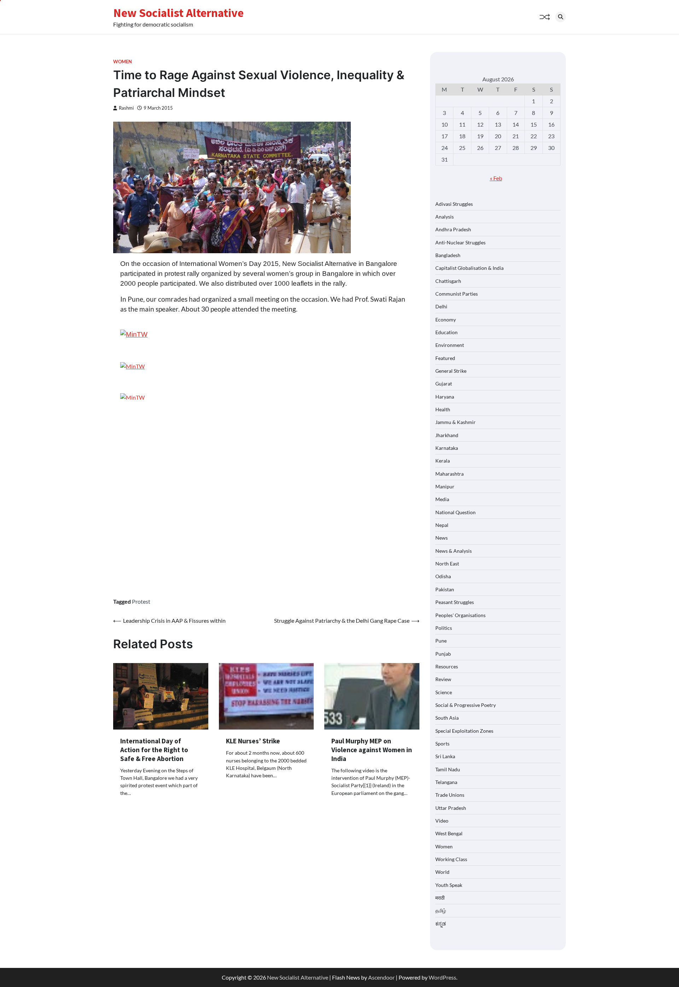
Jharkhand (446, 435)
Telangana (446, 782)
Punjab (443, 654)
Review (443, 679)
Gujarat (443, 384)
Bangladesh (447, 255)
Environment (449, 345)
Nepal (441, 525)
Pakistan (444, 589)
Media (442, 499)
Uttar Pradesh (450, 808)
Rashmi (126, 108)
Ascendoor (381, 977)
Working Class (451, 859)
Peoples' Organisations (460, 615)
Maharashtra (449, 474)
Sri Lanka (445, 756)
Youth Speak (448, 885)
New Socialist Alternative (178, 12)
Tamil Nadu (447, 769)
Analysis (444, 217)
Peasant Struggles (454, 602)
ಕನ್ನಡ (440, 924)
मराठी (440, 898)
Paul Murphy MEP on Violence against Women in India (371, 750)
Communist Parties (456, 294)
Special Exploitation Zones (464, 731)
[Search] (560, 17)
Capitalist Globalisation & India (469, 268)
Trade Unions (449, 795)
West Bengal (449, 833)
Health (442, 409)
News (441, 538)
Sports (442, 744)
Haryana (444, 397)
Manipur (444, 486)
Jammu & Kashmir (455, 422)
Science (443, 692)
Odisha (443, 576)
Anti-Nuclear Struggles (460, 242)
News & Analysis (453, 551)
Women (122, 61)
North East (447, 564)
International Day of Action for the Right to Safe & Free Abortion (154, 750)
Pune (441, 641)
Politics (443, 628)
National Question (455, 512)
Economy (445, 320)
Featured (445, 358)
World (442, 872)
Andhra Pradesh (453, 229)
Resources (446, 666)
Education (446, 332)
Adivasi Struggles (454, 204)
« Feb (496, 178)
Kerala (442, 461)
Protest (141, 601)
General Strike (450, 371)
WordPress (442, 977)
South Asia (447, 718)
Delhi (441, 306)
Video (441, 821)
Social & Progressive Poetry (465, 705)
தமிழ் (440, 910)
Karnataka (446, 448)
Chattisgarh (448, 281)
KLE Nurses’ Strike (253, 741)
